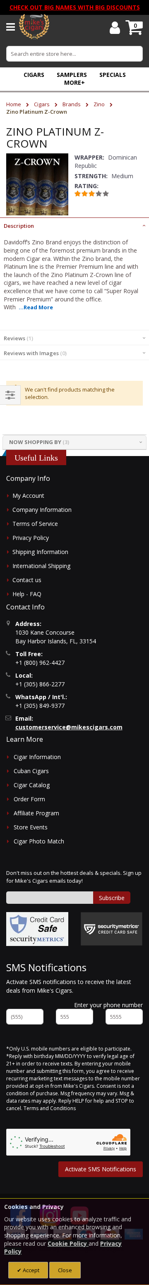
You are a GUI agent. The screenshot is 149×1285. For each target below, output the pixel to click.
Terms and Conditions (50, 1108)
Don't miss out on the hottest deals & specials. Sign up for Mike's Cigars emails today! (74, 877)
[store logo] (34, 27)
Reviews (17, 338)
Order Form (29, 799)
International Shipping (41, 566)
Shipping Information (40, 552)
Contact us (26, 580)
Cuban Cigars (31, 771)
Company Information (42, 510)
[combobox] (74, 54)
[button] (74, 82)
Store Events (31, 827)
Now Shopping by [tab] (35, 442)
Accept (30, 1270)
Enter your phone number (108, 1005)
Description (19, 225)
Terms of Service (35, 524)
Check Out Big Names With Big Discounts (75, 7)
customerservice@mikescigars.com (69, 727)
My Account (28, 495)
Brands (72, 104)
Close (65, 1270)
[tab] (74, 224)
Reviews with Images (34, 353)
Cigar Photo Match (39, 841)
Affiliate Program (36, 813)
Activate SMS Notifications (100, 1169)
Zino (100, 104)
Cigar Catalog (32, 785)
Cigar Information (37, 757)
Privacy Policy (30, 538)
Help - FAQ (26, 594)
